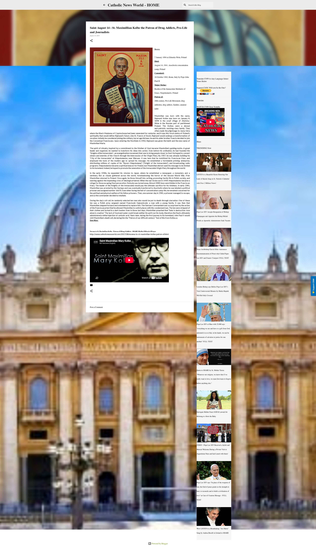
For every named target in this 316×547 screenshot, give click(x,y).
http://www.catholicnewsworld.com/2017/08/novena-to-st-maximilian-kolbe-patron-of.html (129, 234)
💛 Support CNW (313, 286)
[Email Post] (91, 286)
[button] (91, 40)
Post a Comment (96, 307)
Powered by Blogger (159, 543)
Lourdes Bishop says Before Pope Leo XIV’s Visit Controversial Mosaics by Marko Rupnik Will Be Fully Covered (213, 291)
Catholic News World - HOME (133, 5)
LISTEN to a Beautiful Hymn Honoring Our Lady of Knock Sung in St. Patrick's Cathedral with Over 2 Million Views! (213, 178)
